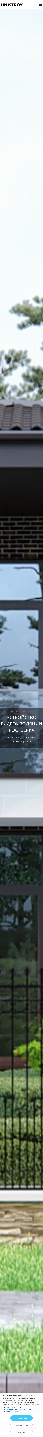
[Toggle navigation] (40, 5)
